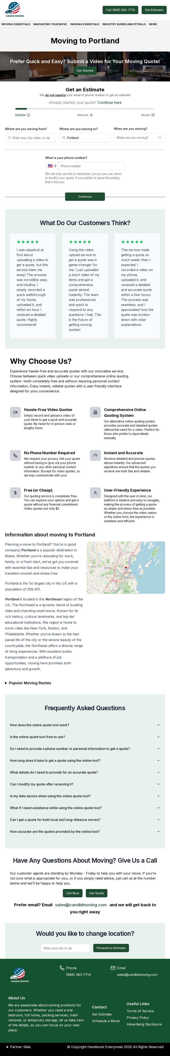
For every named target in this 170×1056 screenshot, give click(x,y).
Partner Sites (20, 1047)
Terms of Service (140, 1011)
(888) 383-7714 (78, 975)
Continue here (109, 102)
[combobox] (33, 137)
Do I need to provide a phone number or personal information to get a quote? (70, 749)
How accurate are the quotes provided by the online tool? (55, 831)
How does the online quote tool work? (39, 725)
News (153, 24)
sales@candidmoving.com (81, 904)
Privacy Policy (138, 1018)
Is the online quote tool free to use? (37, 737)
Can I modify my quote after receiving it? (41, 784)
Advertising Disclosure (144, 1024)
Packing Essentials (84, 24)
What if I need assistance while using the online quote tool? (56, 808)
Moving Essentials (16, 24)
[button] (38, 115)
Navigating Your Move (50, 24)
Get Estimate (154, 10)
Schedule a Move (106, 1021)
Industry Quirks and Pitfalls (124, 24)
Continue (85, 196)
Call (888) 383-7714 (120, 10)
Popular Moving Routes (30, 683)
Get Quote (96, 893)
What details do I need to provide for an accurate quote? (54, 772)
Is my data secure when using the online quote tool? (50, 796)
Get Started (85, 70)
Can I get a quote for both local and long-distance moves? (55, 820)
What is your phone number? (66, 157)
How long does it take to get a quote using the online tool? (55, 760)
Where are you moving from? (26, 129)
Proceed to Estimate (111, 948)
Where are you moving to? (79, 129)
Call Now (72, 893)
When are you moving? (130, 128)
